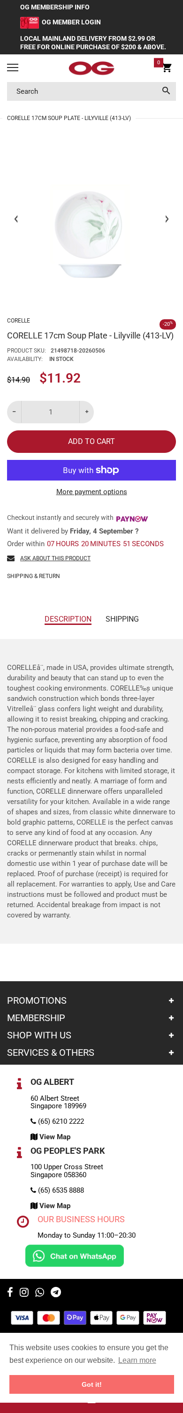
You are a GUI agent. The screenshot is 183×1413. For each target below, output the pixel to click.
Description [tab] (68, 619)
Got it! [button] (92, 1384)
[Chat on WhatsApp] (74, 1255)
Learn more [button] (137, 1360)
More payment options (91, 492)
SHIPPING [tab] (122, 619)
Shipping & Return (33, 576)
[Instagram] (24, 1293)
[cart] (167, 69)
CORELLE (18, 320)
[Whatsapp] (39, 1293)
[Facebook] (10, 1293)
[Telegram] (56, 1293)
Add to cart (91, 441)
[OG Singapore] (91, 68)
